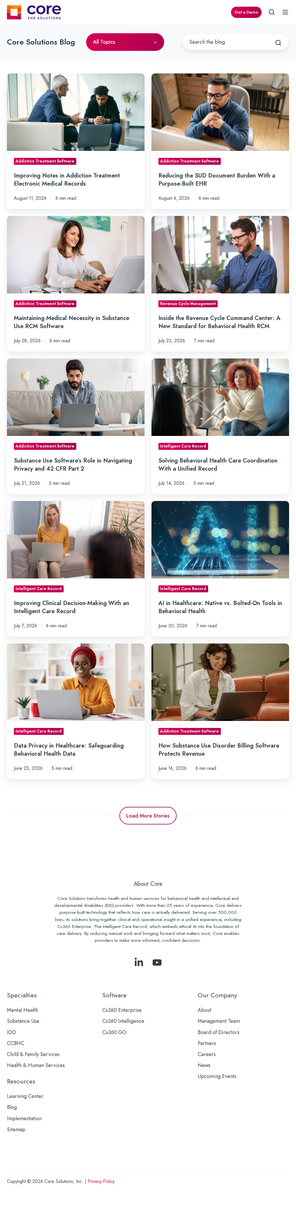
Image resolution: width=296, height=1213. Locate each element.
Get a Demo (246, 12)
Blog (12, 1107)
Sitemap (16, 1129)
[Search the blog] (278, 43)
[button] (271, 12)
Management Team (219, 1021)
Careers (207, 1054)
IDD (11, 1032)
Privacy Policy (101, 1181)
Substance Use (23, 1021)
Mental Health (22, 1010)
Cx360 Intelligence (123, 1021)
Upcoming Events (217, 1076)
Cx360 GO (114, 1032)
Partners (207, 1043)
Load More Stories (148, 816)
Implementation (24, 1118)
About (204, 1010)
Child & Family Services (33, 1054)
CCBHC (15, 1043)
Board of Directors (218, 1032)
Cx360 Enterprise (122, 1010)
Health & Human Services (36, 1065)
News (204, 1065)
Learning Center (25, 1096)
